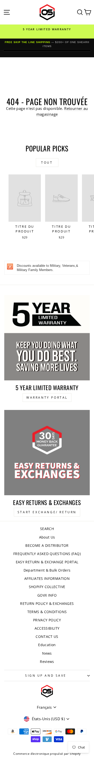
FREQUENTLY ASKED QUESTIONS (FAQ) (47, 553)
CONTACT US (47, 636)
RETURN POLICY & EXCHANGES (47, 603)
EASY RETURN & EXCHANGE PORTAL (47, 562)
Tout (47, 162)
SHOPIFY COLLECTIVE (47, 586)
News (47, 653)
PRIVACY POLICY (47, 620)
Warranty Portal (47, 397)
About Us (47, 537)
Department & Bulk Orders (47, 570)
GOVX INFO (47, 595)
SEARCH (47, 528)
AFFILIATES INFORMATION (47, 578)
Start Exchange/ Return (47, 512)
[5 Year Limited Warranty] (47, 337)
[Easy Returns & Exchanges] (47, 452)
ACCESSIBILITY (47, 628)
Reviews (47, 661)
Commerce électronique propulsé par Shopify (46, 753)
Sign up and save (45, 675)
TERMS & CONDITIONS (47, 611)
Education (47, 644)
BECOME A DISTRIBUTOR (46, 545)
